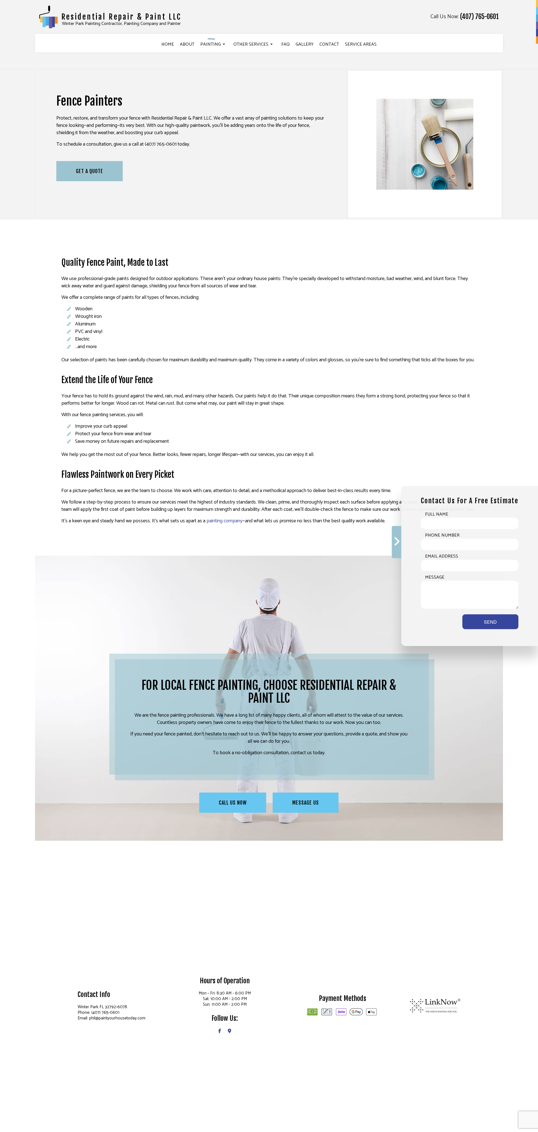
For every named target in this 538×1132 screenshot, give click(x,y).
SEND (490, 622)
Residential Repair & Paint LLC (121, 16)
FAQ (285, 44)
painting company (224, 521)
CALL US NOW (233, 803)
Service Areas (361, 44)
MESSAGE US (305, 803)
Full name (436, 514)
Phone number (442, 535)
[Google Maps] (229, 1031)
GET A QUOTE (89, 171)
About (187, 44)
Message (434, 577)
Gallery (305, 44)
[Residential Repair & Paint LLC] (48, 17)
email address (441, 556)
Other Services (250, 44)
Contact (329, 44)
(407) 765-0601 (479, 16)
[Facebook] (219, 1031)
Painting (210, 44)
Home (167, 44)
